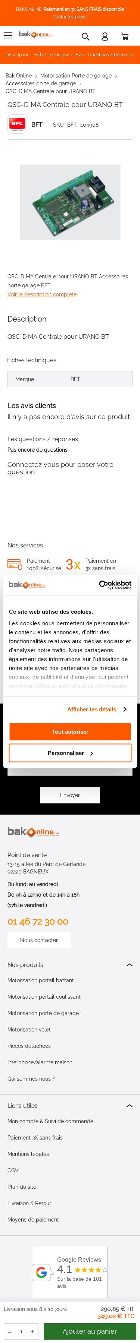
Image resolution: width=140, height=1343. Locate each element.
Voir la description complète (42, 294)
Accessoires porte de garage (41, 83)
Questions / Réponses (111, 54)
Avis (79, 54)
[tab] (70, 964)
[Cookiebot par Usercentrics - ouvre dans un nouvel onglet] (99, 585)
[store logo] (35, 35)
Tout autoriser (70, 731)
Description (17, 54)
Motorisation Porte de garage (76, 76)
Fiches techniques (53, 54)
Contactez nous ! (70, 16)
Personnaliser (66, 753)
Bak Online (19, 76)
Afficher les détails (91, 709)
